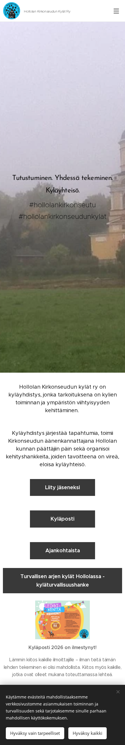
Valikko (116, 11)
